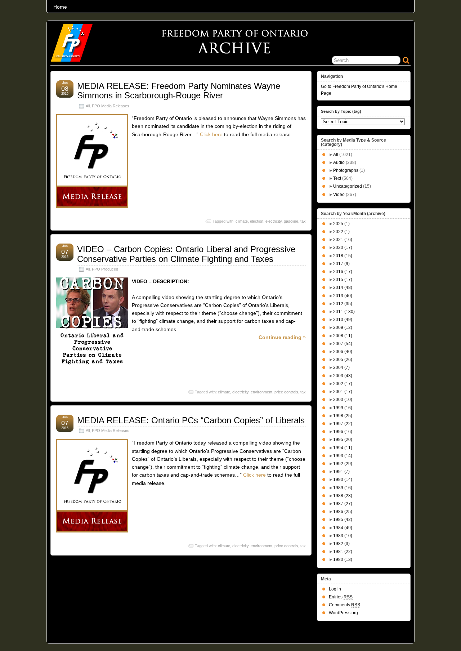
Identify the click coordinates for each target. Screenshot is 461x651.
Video (339, 194)
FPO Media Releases (110, 106)
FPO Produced (105, 269)
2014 (342, 287)
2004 (341, 367)
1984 (342, 527)
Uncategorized (347, 186)
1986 (342, 511)
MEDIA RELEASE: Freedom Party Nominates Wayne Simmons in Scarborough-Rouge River (178, 90)
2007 (342, 343)
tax (303, 221)
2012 (342, 303)
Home (60, 7)
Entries (341, 596)
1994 (342, 447)
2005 (342, 359)
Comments (344, 604)
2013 (342, 295)
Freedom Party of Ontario (86, 632)
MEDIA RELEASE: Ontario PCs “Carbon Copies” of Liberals (191, 420)
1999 (342, 407)
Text (337, 178)
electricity (273, 221)
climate (242, 221)
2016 (342, 271)
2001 (342, 391)
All (88, 106)
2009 (342, 327)
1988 (342, 495)
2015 (342, 279)
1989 (342, 487)
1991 (341, 471)
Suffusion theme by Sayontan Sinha (379, 632)
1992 (342, 463)
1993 (342, 455)
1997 (342, 423)
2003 (342, 375)
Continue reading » (282, 337)
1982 (341, 543)
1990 (342, 479)
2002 (342, 383)
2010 (342, 319)
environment (261, 392)
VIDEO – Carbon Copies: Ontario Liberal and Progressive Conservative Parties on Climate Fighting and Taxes (186, 253)
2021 (342, 239)
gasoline (291, 221)
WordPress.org (343, 612)
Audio (339, 162)
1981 (342, 551)
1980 (342, 559)
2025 (341, 223)
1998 (342, 415)
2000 (342, 399)
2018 (342, 255)
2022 (341, 231)
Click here (211, 134)
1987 (342, 503)
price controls (286, 392)
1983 (342, 535)
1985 (342, 519)
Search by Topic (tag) (341, 111)
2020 (342, 247)
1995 (342, 439)
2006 (342, 351)
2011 (344, 311)
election (256, 221)
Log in (335, 589)
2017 (341, 263)
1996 (342, 431)
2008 (342, 335)
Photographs (345, 170)
